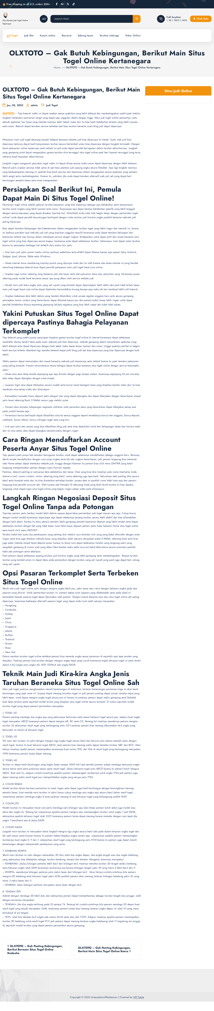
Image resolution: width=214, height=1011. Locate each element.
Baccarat (66, 35)
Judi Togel (12, 35)
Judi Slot (28, 35)
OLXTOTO (8, 113)
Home (57, 67)
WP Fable (138, 997)
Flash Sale (202, 18)
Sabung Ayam (85, 35)
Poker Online (133, 35)
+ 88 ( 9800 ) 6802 (176, 20)
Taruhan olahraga (109, 35)
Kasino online (47, 35)
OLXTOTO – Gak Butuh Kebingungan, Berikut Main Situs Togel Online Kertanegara (113, 67)
